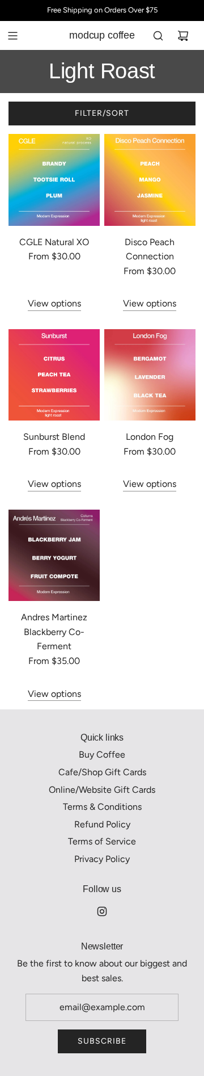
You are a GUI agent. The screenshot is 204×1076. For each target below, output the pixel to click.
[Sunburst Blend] (54, 375)
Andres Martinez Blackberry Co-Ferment (54, 632)
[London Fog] (150, 375)
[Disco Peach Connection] (150, 179)
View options (54, 303)
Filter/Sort (102, 113)
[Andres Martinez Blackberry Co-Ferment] (54, 555)
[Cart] (183, 35)
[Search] (158, 35)
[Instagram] (102, 911)
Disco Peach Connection (150, 249)
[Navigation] (12, 35)
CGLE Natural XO (54, 242)
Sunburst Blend (54, 436)
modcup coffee (102, 35)
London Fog (149, 436)
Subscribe (102, 1041)
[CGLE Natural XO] (54, 179)
